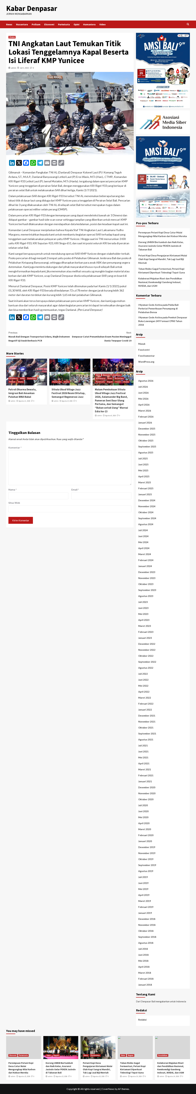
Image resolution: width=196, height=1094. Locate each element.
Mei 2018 (143, 960)
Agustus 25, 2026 (24, 1076)
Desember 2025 (146, 428)
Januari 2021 (145, 781)
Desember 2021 (146, 715)
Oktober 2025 (145, 440)
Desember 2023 (146, 572)
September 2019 (147, 865)
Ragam (110, 382)
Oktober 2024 (145, 512)
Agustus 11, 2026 (24, 401)
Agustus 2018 (145, 942)
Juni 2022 (143, 679)
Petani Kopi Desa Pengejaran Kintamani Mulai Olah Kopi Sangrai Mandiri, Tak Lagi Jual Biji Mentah (162, 259)
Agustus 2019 (145, 871)
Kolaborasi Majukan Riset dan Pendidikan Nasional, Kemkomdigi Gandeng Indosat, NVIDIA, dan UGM (160, 282)
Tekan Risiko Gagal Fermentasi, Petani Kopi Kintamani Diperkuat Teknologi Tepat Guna (161, 270)
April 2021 (143, 763)
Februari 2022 (145, 703)
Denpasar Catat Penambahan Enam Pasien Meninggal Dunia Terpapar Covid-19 (101, 336)
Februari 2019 (145, 907)
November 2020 (146, 793)
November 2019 (146, 853)
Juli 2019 (143, 877)
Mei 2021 (143, 757)
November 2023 (146, 578)
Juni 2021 (143, 751)
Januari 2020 (145, 841)
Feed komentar (146, 355)
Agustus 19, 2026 (136, 1076)
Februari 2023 (145, 631)
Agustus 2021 (145, 739)
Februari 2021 (145, 775)
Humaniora (89, 24)
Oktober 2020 (145, 799)
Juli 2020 (143, 805)
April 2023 (143, 620)
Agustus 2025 (145, 452)
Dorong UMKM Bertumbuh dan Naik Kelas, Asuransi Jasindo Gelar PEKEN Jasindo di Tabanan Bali (160, 246)
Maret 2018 (144, 972)
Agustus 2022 (145, 667)
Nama (12, 489)
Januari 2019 (145, 913)
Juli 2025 (143, 458)
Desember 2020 (146, 787)
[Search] (188, 24)
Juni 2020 (143, 811)
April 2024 (143, 548)
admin (13, 68)
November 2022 (146, 649)
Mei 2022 (143, 685)
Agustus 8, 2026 (110, 415)
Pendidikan (95, 1055)
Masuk (141, 343)
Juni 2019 (143, 883)
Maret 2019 (144, 901)
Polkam (36, 24)
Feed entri (144, 349)
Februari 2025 (145, 488)
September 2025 (147, 446)
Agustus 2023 (145, 596)
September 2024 (147, 518)
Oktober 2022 (145, 655)
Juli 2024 (143, 530)
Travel (118, 382)
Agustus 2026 (145, 380)
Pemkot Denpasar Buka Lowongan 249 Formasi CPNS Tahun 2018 (162, 321)
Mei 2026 (143, 398)
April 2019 (143, 895)
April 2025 (143, 476)
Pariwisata (64, 24)
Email (75, 489)
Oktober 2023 (145, 584)
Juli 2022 (143, 673)
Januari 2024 (145, 566)
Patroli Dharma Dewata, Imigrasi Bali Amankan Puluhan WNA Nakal (22, 393)
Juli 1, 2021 (24, 68)
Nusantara (22, 24)
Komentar (15, 447)
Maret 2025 (144, 482)
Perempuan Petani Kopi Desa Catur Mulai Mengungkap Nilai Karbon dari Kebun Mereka (162, 234)
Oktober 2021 (145, 727)
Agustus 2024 (145, 524)
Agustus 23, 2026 (61, 1076)
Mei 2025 (143, 470)
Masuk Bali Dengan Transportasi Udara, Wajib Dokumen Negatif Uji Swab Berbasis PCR (39, 336)
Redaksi (142, 1019)
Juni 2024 (143, 536)
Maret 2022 (144, 697)
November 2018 (146, 924)
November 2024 (146, 506)
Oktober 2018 (145, 930)
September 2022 (147, 661)
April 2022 (143, 691)
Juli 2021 (143, 745)
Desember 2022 (146, 643)
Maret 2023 (144, 626)
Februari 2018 (145, 978)
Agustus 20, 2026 (98, 1076)
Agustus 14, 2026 (173, 1076)
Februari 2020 (145, 835)
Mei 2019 (143, 889)
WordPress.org (146, 361)
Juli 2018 (143, 948)
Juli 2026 (143, 386)
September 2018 (147, 936)
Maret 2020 (144, 829)
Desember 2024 (146, 500)
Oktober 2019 (145, 859)
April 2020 (143, 823)
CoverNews (108, 1088)
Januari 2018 (145, 984)
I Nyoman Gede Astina (150, 304)
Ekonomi (49, 24)
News (9, 24)
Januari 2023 (145, 637)
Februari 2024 (145, 560)
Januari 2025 (145, 494)
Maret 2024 (144, 554)
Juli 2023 (143, 602)
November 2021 (146, 721)
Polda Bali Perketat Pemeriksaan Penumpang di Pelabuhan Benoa (158, 308)
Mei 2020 (143, 817)
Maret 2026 (144, 410)
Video (102, 24)
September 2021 (147, 733)
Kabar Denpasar (31, 8)
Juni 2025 (143, 464)
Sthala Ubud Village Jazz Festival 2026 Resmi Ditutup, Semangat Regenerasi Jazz (68, 393)
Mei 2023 (143, 614)
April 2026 (143, 404)
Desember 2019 (146, 847)
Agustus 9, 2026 (67, 401)
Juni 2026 (143, 392)
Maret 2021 (144, 769)
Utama (12, 37)
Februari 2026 (145, 416)
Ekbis (98, 375)
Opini (76, 24)
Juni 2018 (143, 954)
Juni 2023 (143, 608)
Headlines (13, 378)
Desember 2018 (146, 919)
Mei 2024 (143, 542)
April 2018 (143, 966)
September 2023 (147, 590)
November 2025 (146, 434)
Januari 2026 (145, 422)
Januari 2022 (145, 709)
